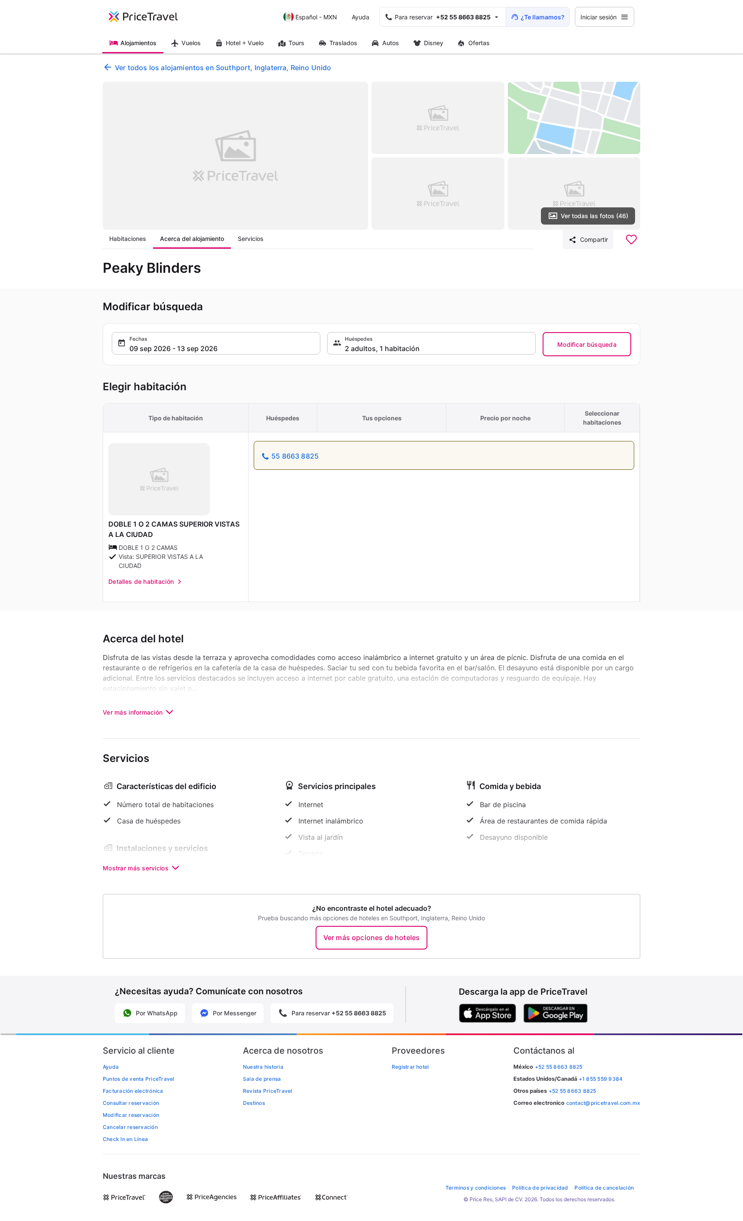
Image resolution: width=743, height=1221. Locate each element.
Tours (296, 42)
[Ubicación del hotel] (574, 118)
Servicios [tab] (251, 238)
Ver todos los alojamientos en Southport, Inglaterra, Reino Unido (223, 67)
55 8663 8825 (295, 456)
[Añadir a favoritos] (631, 239)
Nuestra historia (263, 1067)
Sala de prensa (262, 1079)
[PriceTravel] (149, 17)
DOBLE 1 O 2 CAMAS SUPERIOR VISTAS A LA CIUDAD (173, 529)
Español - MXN (316, 17)
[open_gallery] (235, 156)
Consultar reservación (131, 1103)
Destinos (254, 1103)
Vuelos (191, 42)
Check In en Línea (125, 1139)
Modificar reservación (131, 1115)
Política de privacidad (540, 1187)
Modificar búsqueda (587, 344)
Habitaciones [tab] (127, 238)
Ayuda (360, 17)
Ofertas (479, 42)
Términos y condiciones (475, 1187)
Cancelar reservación (130, 1127)
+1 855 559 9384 (601, 1079)
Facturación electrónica (133, 1091)
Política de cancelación (604, 1187)
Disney (433, 42)
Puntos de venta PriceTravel (138, 1079)
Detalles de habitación (141, 581)
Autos (390, 42)
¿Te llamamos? (543, 17)
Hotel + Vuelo (245, 42)
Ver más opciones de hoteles (371, 937)
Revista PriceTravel (267, 1091)
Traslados (343, 42)
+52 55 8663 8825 (572, 1091)
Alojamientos (138, 42)
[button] (216, 343)
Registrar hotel (410, 1067)
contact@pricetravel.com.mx (603, 1103)
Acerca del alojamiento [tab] (192, 238)
